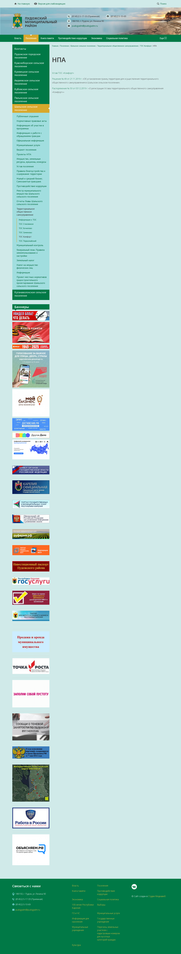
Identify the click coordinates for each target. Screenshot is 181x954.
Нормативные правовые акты (32, 121)
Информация (23, 272)
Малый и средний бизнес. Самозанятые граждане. (30, 180)
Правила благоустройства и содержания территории (31, 173)
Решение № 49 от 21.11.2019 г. (67, 78)
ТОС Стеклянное (26, 224)
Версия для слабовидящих (51, 3)
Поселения (31, 38)
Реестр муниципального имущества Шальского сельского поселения (29, 193)
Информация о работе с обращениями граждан (29, 135)
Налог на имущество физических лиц (27, 267)
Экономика (96, 38)
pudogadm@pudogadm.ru (85, 25)
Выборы (101, 904)
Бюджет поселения (26, 149)
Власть (17, 38)
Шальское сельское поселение (25, 108)
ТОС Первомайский (27, 241)
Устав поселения (25, 166)
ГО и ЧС (76, 913)
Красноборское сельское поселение (29, 64)
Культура (76, 945)
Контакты (20, 48)
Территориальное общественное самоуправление (26, 211)
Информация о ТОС (27, 219)
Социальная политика (117, 38)
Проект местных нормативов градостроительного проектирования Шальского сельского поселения (32, 282)
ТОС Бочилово (25, 228)
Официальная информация (30, 140)
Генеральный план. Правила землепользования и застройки (31, 252)
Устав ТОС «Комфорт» (63, 73)
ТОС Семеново (25, 232)
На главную (24, 3)
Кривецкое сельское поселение (26, 73)
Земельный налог (25, 260)
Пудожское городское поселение (27, 55)
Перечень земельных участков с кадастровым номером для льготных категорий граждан (108, 933)
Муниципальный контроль (30, 245)
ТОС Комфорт (25, 236)
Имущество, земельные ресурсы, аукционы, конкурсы (31, 160)
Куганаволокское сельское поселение (30, 294)
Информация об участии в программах (30, 127)
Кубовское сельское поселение (26, 90)
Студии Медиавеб (157, 896)
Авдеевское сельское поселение (27, 82)
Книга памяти (47, 38)
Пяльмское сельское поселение (26, 99)
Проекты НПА (24, 154)
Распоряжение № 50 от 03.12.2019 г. (70, 88)
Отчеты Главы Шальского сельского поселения (30, 203)
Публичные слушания (28, 116)
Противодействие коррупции (72, 38)
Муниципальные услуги (28, 145)
